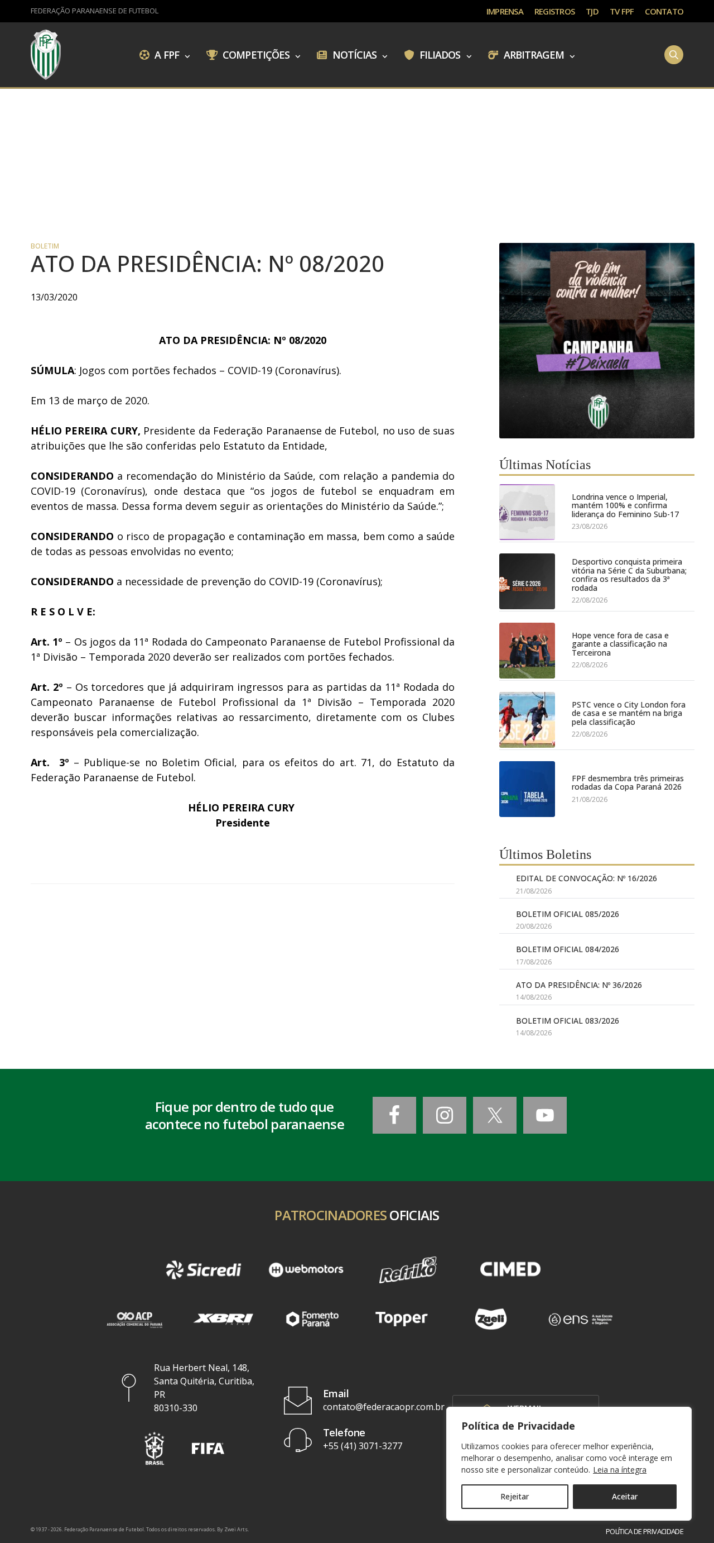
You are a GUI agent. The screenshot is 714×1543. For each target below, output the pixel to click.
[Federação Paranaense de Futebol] (46, 55)
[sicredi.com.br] (203, 1270)
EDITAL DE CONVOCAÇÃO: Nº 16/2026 (586, 878)
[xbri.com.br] (223, 1319)
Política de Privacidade (644, 1531)
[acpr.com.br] (133, 1319)
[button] (154, 1448)
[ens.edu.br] (580, 1319)
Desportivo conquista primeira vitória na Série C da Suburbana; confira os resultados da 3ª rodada (629, 574)
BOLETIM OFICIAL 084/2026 (567, 949)
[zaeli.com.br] (490, 1319)
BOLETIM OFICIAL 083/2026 (567, 1020)
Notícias (353, 54)
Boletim (45, 246)
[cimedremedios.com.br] (510, 1270)
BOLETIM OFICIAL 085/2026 (567, 914)
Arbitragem (532, 54)
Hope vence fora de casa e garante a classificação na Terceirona (620, 644)
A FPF (165, 54)
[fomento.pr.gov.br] (312, 1319)
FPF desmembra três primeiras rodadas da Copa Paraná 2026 (628, 782)
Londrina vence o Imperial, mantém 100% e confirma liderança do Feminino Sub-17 (625, 505)
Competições (255, 54)
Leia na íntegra (620, 1469)
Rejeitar (514, 1496)
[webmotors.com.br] (306, 1270)
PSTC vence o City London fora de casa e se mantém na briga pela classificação (629, 713)
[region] (569, 1464)
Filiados (439, 54)
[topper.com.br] (401, 1319)
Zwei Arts (236, 1529)
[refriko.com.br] (408, 1270)
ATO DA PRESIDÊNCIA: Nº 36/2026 (579, 985)
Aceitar (625, 1496)
